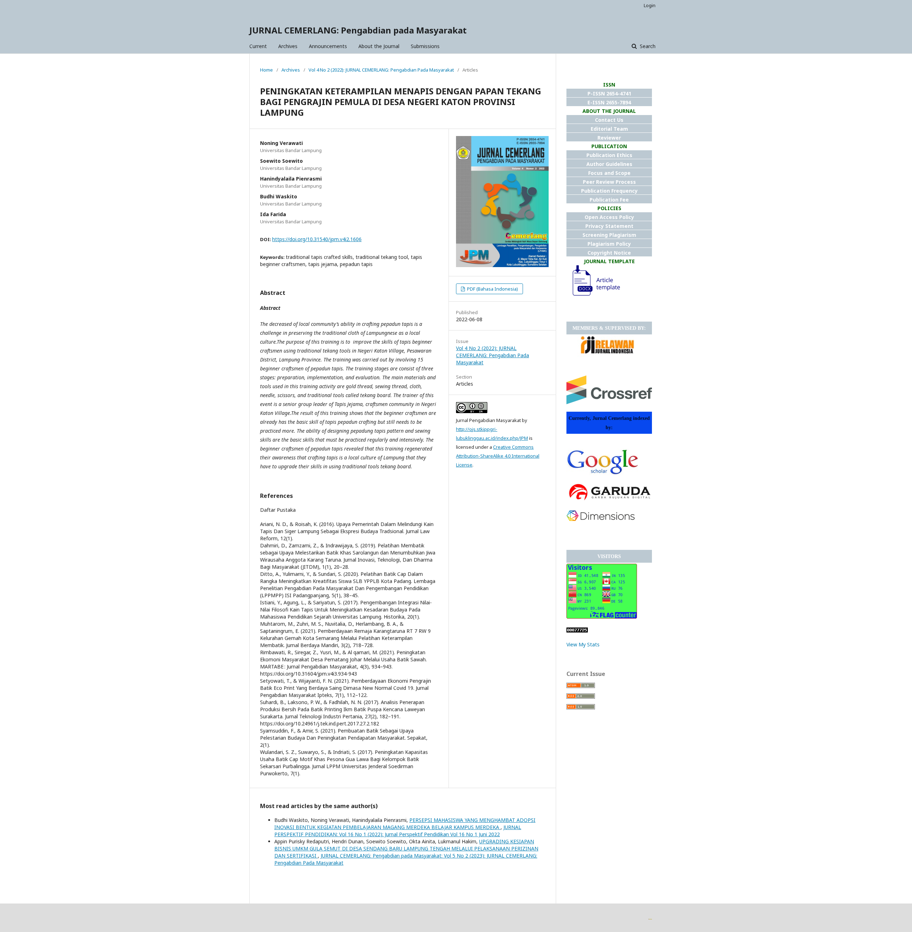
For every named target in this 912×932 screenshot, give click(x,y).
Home (266, 70)
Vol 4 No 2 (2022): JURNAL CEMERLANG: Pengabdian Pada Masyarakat (381, 70)
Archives (287, 46)
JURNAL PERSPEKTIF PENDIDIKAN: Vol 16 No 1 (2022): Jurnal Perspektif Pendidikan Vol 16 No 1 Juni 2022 (397, 831)
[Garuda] (609, 501)
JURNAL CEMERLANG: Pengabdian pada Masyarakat (358, 30)
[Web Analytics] (577, 630)
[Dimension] (600, 519)
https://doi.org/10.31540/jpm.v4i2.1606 (317, 239)
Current (258, 46)
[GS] (602, 473)
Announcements (328, 46)
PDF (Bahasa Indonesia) (492, 289)
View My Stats (583, 644)
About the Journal (378, 46)
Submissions (425, 46)
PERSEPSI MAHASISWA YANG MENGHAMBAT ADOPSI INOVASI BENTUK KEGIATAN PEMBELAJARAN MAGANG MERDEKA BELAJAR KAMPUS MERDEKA (404, 824)
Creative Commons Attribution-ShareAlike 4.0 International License (497, 456)
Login (650, 5)
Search (647, 46)
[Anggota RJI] (607, 355)
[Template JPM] (593, 295)
